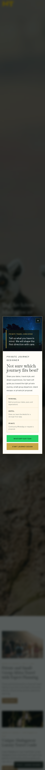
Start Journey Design (22, 446)
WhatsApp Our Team (22, 438)
